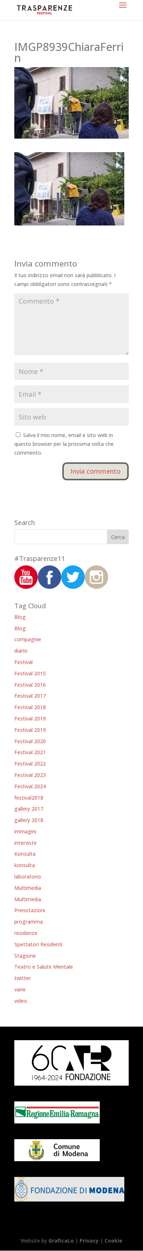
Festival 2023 (30, 774)
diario (20, 650)
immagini (25, 831)
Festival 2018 (30, 707)
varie (20, 989)
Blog (20, 616)
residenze (25, 932)
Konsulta (25, 853)
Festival (23, 661)
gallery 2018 (28, 820)
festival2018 (28, 797)
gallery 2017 (28, 808)
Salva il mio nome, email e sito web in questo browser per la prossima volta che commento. (64, 444)
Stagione (25, 955)
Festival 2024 (30, 786)
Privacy (89, 1240)
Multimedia (27, 887)
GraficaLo (61, 1240)
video (20, 1000)
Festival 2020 (30, 741)
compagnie (27, 639)
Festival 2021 (30, 752)
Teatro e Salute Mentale (43, 966)
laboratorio (27, 876)
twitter (22, 978)
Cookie (113, 1240)
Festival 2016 (30, 684)
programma (28, 921)
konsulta (24, 865)
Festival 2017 (30, 695)
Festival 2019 (30, 718)
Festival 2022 (30, 763)
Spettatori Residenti (38, 944)
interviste (25, 842)
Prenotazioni (29, 910)
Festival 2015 (30, 673)
